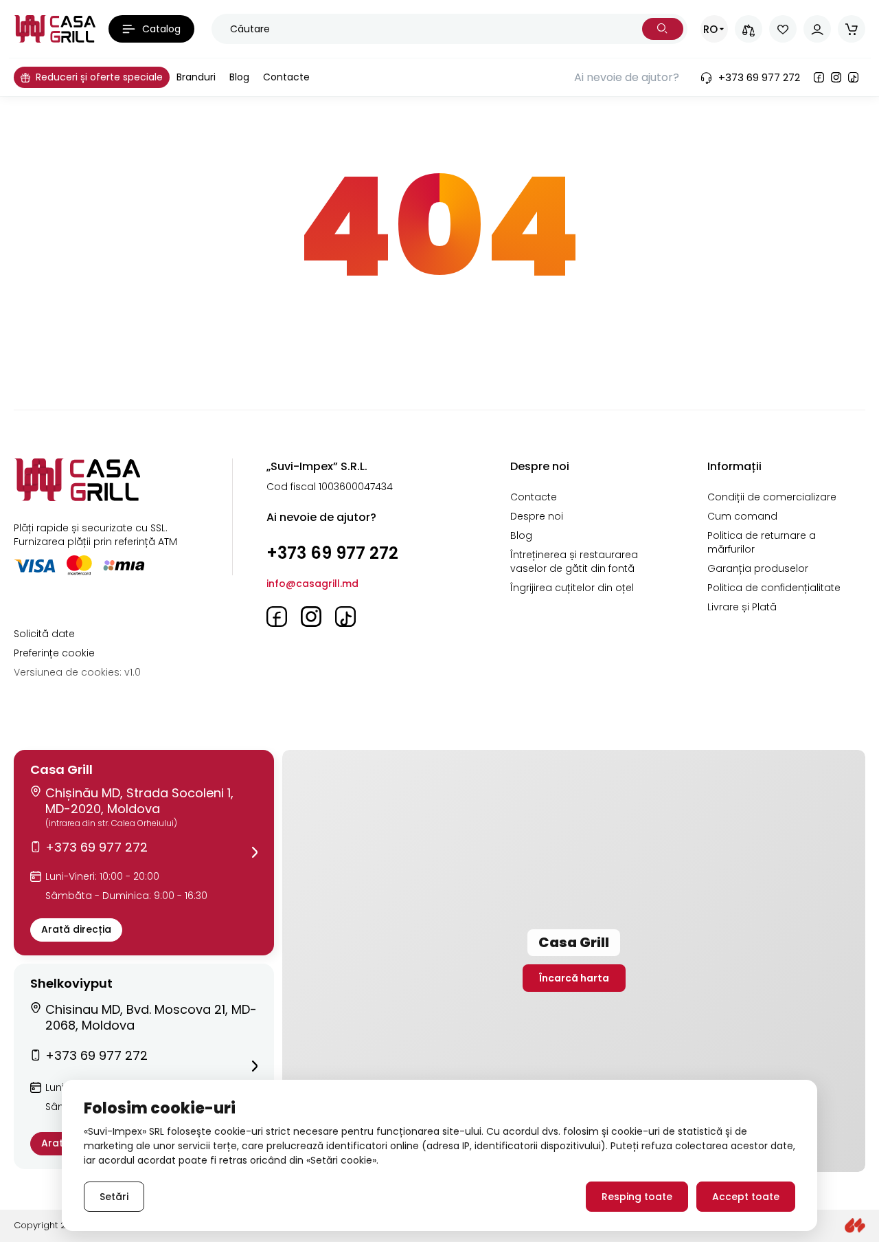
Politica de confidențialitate (774, 588)
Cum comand (742, 516)
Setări (114, 1197)
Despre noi (536, 516)
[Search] (662, 29)
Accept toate (745, 1197)
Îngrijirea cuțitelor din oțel (572, 588)
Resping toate (637, 1197)
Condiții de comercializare (771, 497)
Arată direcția (76, 929)
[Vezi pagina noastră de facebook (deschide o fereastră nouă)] (819, 77)
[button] (144, 852)
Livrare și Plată (742, 607)
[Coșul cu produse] (851, 29)
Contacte (533, 497)
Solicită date (44, 634)
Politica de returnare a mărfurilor (761, 542)
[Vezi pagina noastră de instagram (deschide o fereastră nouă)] (836, 77)
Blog (521, 535)
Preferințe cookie (54, 653)
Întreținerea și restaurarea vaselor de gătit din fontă (574, 561)
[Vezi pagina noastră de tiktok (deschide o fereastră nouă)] (853, 77)
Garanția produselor (757, 568)
